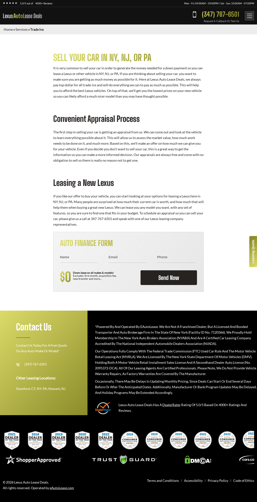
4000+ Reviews (43, 3)
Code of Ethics (243, 480)
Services (21, 29)
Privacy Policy (218, 480)
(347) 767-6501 (220, 14)
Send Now (168, 277)
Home (8, 29)
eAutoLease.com (62, 488)
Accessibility (193, 480)
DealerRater (171, 405)
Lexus (22, 15)
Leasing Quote (253, 251)
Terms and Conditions (163, 480)
